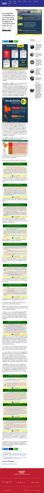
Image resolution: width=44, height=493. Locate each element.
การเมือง (14, 1)
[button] (8, 6)
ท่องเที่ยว (19, 1)
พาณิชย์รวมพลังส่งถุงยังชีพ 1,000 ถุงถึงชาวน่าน (38, 78)
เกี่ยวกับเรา (10, 3)
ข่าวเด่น (30, 1)
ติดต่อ (15, 3)
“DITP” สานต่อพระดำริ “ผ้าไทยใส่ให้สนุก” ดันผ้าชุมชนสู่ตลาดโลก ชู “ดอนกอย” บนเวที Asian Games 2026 (38, 47)
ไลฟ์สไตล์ (24, 1)
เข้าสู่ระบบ (7, 464)
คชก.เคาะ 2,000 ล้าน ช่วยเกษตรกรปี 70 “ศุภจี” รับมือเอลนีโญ (38, 55)
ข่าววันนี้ (9, 1)
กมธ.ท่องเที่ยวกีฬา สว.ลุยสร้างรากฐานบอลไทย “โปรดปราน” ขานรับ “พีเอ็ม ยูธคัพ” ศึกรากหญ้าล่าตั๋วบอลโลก (38, 71)
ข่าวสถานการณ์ (35, 1)
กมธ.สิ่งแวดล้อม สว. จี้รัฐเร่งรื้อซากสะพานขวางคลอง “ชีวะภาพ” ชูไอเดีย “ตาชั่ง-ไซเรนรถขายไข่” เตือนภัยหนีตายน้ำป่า (38, 62)
